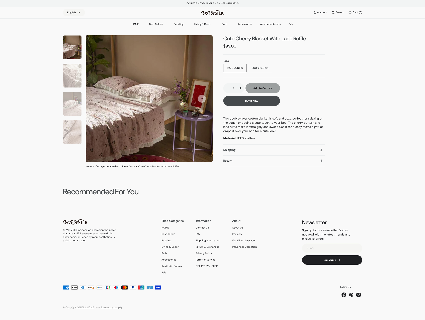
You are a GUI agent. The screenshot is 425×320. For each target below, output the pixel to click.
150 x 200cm (236, 69)
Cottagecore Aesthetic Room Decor (115, 166)
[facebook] (344, 294)
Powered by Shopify (111, 307)
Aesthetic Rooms (270, 24)
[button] (355, 12)
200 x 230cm (262, 69)
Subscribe (330, 260)
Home (89, 166)
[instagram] (358, 294)
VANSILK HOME (85, 307)
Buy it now (251, 100)
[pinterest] (351, 294)
